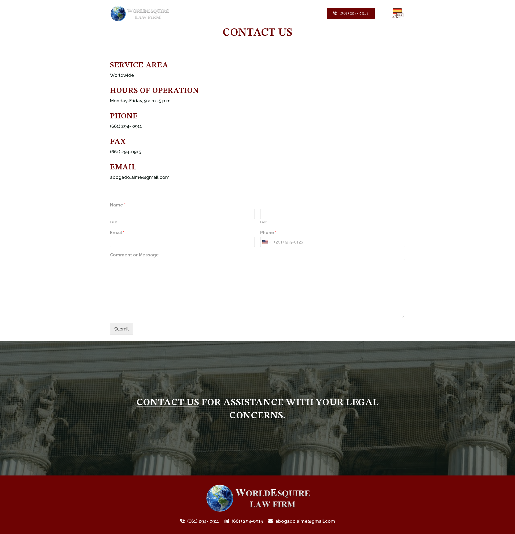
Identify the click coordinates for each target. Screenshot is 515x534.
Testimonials (237, 13)
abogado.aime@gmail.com (140, 177)
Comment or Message (134, 254)
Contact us (168, 402)
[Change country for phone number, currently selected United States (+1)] (266, 242)
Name (118, 205)
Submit (121, 329)
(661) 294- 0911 (354, 13)
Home (184, 13)
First (113, 222)
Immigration (271, 13)
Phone (268, 232)
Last (263, 222)
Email (117, 232)
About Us (207, 13)
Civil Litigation (306, 13)
